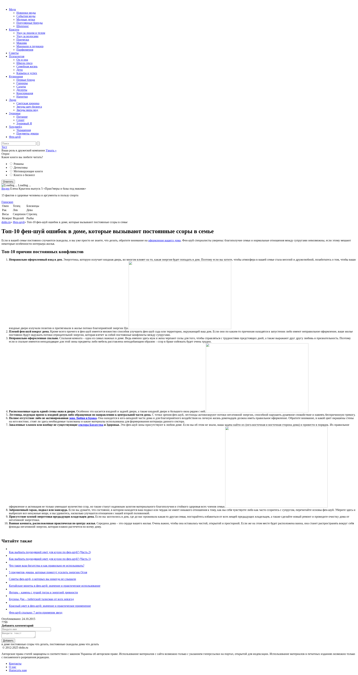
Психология (16, 56)
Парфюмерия (24, 49)
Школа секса (24, 63)
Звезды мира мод (27, 110)
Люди (12, 100)
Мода (12, 9)
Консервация (24, 93)
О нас (12, 666)
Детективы (21, 167)
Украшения (23, 130)
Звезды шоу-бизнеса (29, 106)
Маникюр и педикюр (29, 46)
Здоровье (15, 113)
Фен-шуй (15, 136)
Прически (22, 39)
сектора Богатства (90, 424)
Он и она (22, 59)
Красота (14, 29)
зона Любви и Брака (83, 418)
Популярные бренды (29, 22)
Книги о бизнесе (24, 175)
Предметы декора (27, 133)
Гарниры (22, 83)
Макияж (21, 43)
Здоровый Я (24, 123)
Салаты (21, 86)
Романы (19, 163)
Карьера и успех (26, 73)
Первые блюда (25, 79)
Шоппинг (22, 26)
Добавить (8, 640)
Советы (14, 53)
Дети (19, 69)
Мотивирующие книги (28, 171)
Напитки (22, 96)
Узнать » (51, 150)
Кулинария (16, 76)
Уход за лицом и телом (30, 32)
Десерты (21, 89)
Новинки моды (26, 12)
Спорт (20, 120)
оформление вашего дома (164, 240)
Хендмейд (15, 126)
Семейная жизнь (26, 66)
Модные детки (25, 19)
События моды (25, 16)
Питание (22, 116)
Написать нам (18, 670)
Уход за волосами (27, 36)
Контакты (15, 663)
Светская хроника (27, 103)
